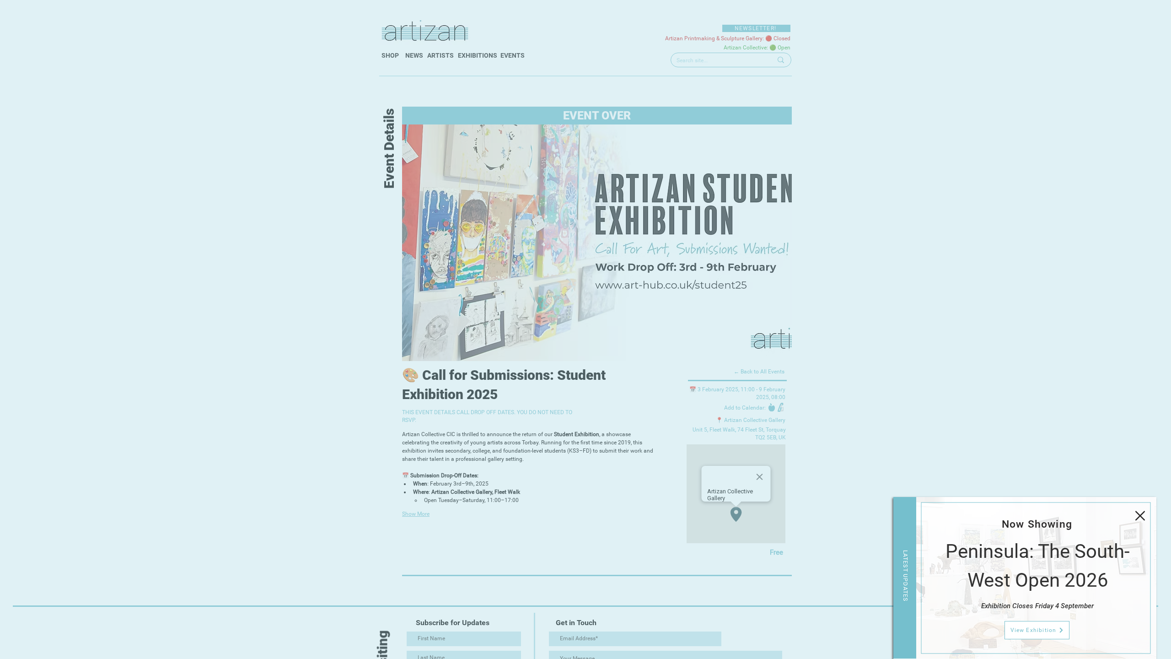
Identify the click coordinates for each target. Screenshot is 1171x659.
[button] (1140, 516)
